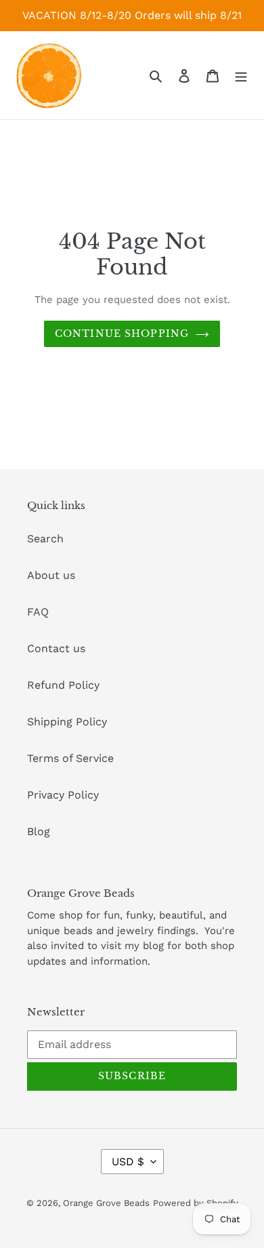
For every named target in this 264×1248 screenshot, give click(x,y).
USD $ (128, 1161)
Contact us (56, 648)
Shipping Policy (67, 721)
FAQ (38, 611)
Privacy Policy (63, 794)
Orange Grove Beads (106, 1203)
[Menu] (241, 75)
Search (45, 538)
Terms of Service (70, 758)
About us (51, 575)
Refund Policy (63, 685)
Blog (38, 831)
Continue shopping (122, 333)
